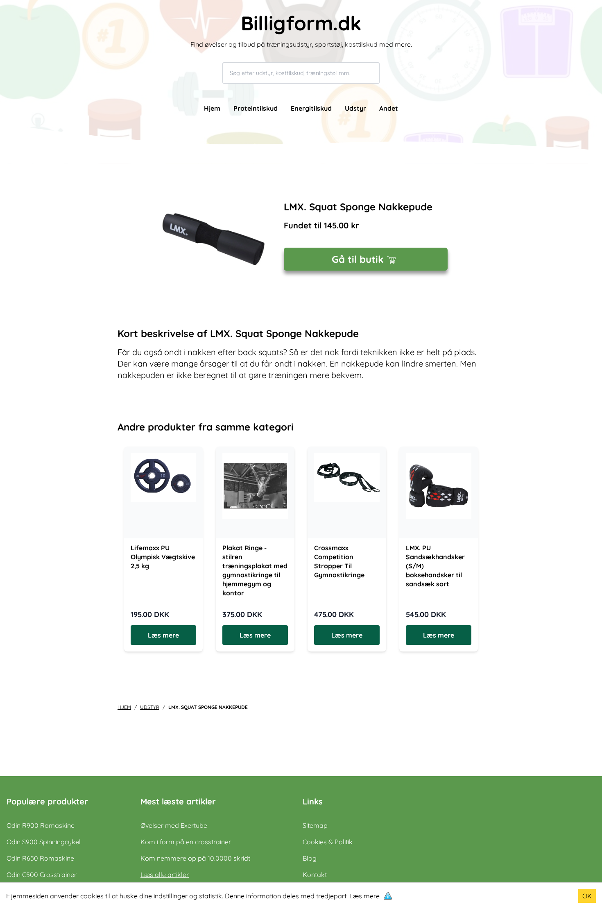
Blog (310, 858)
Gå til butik (358, 259)
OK (587, 896)
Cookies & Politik (328, 842)
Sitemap (315, 825)
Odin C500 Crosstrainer (42, 874)
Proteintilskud (255, 108)
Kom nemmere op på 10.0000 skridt (195, 858)
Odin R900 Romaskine (41, 825)
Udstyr (355, 108)
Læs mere (364, 896)
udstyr (149, 707)
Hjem (212, 108)
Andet (388, 108)
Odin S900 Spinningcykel (44, 842)
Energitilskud (311, 108)
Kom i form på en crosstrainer (185, 842)
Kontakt (315, 874)
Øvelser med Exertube (173, 825)
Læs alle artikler (164, 874)
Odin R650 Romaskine (40, 858)
